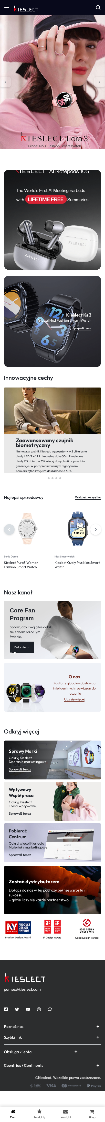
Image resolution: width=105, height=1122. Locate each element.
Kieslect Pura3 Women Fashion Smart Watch (21, 564)
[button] (5, 82)
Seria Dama (11, 556)
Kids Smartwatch (64, 556)
